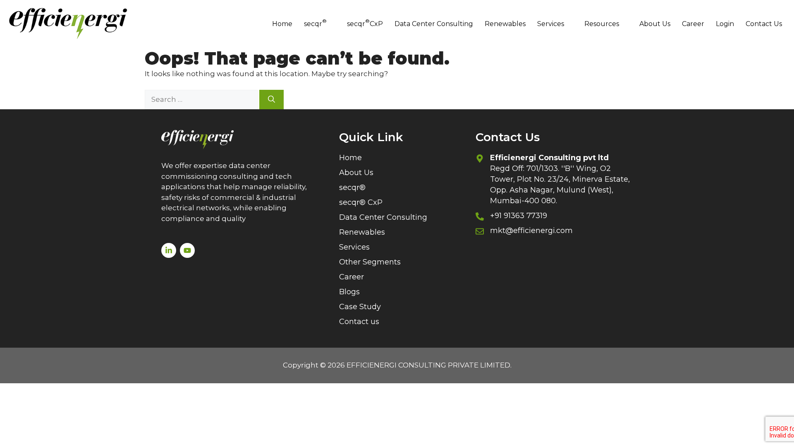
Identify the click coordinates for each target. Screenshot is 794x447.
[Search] (271, 100)
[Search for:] (202, 99)
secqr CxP (365, 22)
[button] (319, 24)
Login (725, 24)
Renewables (505, 24)
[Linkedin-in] (168, 250)
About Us (654, 24)
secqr (315, 22)
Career (693, 24)
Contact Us (764, 24)
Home (282, 24)
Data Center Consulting (434, 24)
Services (550, 24)
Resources (601, 24)
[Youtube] (187, 250)
